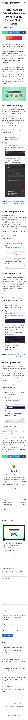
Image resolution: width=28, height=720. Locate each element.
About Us (10, 703)
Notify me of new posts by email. (14, 631)
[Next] (24, 539)
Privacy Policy (9, 707)
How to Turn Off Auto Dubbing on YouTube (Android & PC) (21, 502)
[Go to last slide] (4, 539)
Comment (6, 578)
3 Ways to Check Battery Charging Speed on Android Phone (7, 503)
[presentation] (14, 532)
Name (4, 603)
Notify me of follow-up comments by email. (14, 626)
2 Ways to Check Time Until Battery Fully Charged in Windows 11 (12, 545)
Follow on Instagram (15, 38)
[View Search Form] (25, 3)
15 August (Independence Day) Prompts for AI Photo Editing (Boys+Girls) (12, 650)
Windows (21, 27)
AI (6, 3)
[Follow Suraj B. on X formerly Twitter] (15, 488)
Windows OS (6, 114)
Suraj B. (8, 27)
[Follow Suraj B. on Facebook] (12, 488)
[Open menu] (3, 3)
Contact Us (17, 703)
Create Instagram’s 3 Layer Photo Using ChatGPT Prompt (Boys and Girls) (13, 689)
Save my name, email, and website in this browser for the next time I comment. (14, 617)
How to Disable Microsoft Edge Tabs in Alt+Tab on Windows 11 (13, 203)
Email (4, 611)
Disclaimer (19, 707)
